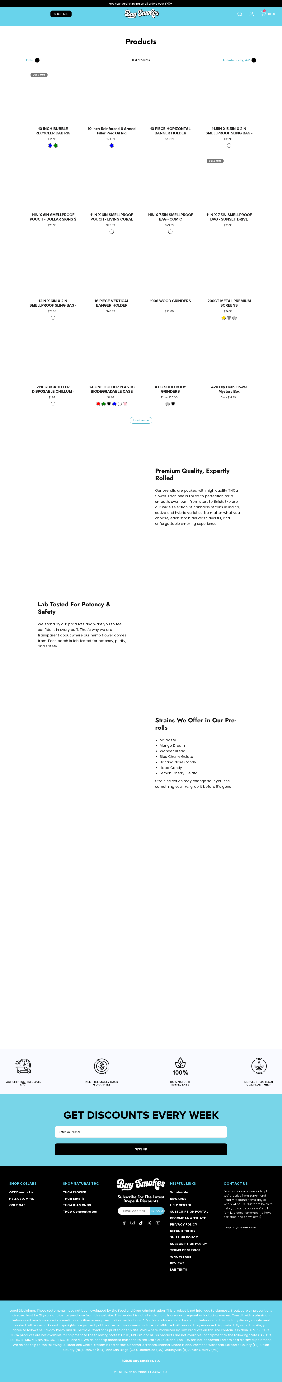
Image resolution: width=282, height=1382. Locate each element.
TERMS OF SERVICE (185, 1250)
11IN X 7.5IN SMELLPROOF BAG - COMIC (170, 217)
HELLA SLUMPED (22, 1199)
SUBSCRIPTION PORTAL (189, 1211)
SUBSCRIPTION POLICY (188, 1244)
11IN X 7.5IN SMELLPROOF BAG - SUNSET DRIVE (229, 217)
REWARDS (178, 1199)
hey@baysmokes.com (240, 1227)
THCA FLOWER (74, 1192)
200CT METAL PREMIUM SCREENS (229, 303)
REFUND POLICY (183, 1231)
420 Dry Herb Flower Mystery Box (229, 389)
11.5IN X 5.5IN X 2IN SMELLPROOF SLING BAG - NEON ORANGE (229, 133)
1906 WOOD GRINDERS (170, 301)
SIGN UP (141, 1149)
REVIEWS (177, 1263)
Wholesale (179, 1192)
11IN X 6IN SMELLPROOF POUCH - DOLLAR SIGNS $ (53, 217)
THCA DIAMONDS (77, 1205)
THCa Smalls (74, 1199)
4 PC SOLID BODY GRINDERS (170, 389)
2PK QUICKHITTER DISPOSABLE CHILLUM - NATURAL (53, 391)
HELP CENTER (180, 1205)
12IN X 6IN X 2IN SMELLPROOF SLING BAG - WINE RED (53, 305)
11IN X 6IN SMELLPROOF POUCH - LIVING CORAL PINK (111, 219)
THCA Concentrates (80, 1211)
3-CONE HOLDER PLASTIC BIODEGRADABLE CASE (111, 389)
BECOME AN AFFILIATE (188, 1218)
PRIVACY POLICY (183, 1224)
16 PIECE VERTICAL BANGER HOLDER (112, 303)
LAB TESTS (178, 1269)
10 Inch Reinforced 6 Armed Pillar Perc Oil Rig (112, 131)
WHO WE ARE (180, 1256)
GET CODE (157, 1210)
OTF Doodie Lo (21, 1192)
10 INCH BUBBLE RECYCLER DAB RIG (52, 131)
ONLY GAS (17, 1205)
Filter (30, 60)
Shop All (61, 14)
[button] (240, 14)
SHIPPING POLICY (184, 1237)
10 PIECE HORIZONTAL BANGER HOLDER (170, 131)
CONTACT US (236, 1183)
